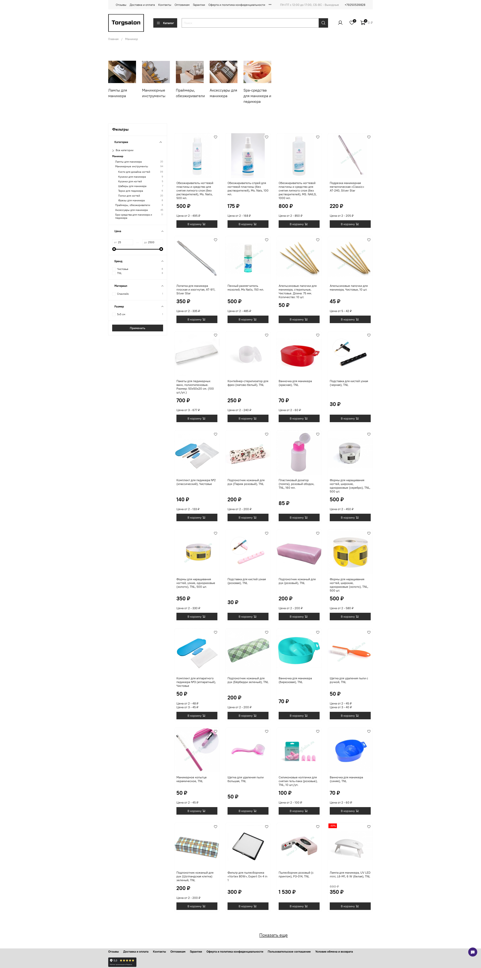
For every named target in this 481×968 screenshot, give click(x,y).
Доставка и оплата (142, 5)
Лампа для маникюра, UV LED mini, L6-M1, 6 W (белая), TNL (350, 874)
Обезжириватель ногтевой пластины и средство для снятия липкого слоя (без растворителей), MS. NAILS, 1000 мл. (298, 190)
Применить (137, 328)
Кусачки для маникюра (132, 176)
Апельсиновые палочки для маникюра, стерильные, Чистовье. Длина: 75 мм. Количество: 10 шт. (298, 291)
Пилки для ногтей (129, 195)
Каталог (168, 23)
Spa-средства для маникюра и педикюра (133, 216)
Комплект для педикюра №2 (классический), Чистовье (196, 482)
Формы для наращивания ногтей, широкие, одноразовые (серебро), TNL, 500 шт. (350, 485)
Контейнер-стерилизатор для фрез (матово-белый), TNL (248, 383)
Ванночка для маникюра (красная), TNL (295, 383)
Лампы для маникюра (128, 161)
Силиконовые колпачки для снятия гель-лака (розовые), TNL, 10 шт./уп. (298, 781)
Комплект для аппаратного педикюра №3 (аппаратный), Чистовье (196, 682)
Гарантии (199, 5)
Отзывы (121, 5)
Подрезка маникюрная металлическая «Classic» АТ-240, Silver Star (347, 186)
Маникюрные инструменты (131, 166)
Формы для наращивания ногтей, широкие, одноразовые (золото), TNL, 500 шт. (349, 584)
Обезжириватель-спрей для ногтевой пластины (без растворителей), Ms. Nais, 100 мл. (248, 188)
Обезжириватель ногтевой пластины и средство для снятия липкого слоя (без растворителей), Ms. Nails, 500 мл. (194, 190)
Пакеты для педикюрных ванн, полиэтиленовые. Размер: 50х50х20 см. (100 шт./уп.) (195, 386)
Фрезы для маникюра (131, 200)
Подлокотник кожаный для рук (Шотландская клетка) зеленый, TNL (194, 876)
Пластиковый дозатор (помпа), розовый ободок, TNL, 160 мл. (296, 483)
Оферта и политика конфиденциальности (236, 5)
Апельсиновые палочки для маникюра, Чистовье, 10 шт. (349, 287)
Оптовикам (182, 5)
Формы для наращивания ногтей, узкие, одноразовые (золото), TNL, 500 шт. (195, 583)
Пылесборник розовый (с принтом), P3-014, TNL (296, 874)
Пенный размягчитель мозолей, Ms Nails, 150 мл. (246, 287)
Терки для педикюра (130, 190)
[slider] (114, 249)
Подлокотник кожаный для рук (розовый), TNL (297, 581)
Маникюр (117, 156)
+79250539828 (355, 5)
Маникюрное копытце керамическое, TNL (191, 779)
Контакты (164, 5)
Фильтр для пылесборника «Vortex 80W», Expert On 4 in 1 (247, 876)
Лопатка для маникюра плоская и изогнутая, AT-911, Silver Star (195, 289)
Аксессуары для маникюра (131, 210)
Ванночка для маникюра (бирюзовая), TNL (295, 680)
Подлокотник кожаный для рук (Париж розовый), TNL (246, 482)
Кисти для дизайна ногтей (134, 171)
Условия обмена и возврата (334, 951)
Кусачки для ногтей (130, 181)
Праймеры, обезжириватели (132, 205)
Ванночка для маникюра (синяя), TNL (346, 779)
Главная (113, 39)
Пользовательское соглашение (289, 951)
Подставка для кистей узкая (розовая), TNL (247, 581)
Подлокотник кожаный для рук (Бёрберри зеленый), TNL (248, 680)
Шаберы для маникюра (132, 186)
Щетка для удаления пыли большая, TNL (246, 779)
